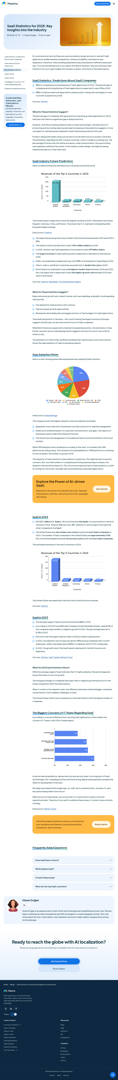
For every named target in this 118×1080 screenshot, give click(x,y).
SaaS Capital (54, 657)
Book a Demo (65, 1054)
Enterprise (64, 1051)
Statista (48, 232)
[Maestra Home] (9, 3)
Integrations (65, 1037)
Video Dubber (9, 1044)
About (59, 1075)
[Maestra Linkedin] (11, 1009)
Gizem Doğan (30, 35)
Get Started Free (102, 4)
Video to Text (9, 1031)
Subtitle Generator (10, 1041)
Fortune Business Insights (70, 282)
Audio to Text (9, 1034)
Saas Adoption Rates (12, 70)
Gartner (44, 101)
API (62, 1034)
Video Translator (10, 1028)
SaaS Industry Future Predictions (12, 64)
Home (6, 985)
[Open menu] (114, 3)
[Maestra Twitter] (6, 1009)
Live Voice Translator (11, 1025)
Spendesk (53, 282)
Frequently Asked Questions (15, 88)
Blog (62, 1025)
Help (62, 1028)
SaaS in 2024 (9, 74)
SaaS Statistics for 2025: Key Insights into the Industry (36, 985)
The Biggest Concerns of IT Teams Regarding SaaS (15, 83)
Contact (52, 1075)
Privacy (63, 1060)
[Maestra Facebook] (16, 1009)
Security (66, 1075)
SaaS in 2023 (9, 78)
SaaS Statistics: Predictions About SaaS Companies (15, 58)
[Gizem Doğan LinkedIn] (24, 905)
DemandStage (50, 415)
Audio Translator (10, 1037)
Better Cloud (66, 657)
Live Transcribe (9, 1050)
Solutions (64, 1031)
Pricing (63, 1048)
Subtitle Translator (10, 1047)
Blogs (12, 985)
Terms (63, 1057)
